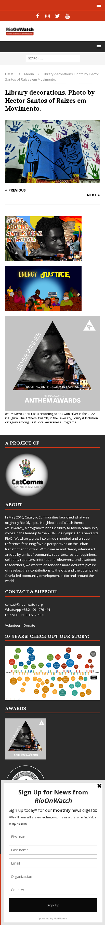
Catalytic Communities (42, 517)
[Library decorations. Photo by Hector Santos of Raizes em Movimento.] (52, 180)
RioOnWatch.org (17, 538)
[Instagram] (47, 16)
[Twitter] (57, 16)
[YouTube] (67, 16)
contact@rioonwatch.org (24, 604)
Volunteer (12, 625)
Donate (29, 625)
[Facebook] (37, 16)
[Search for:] (52, 58)
